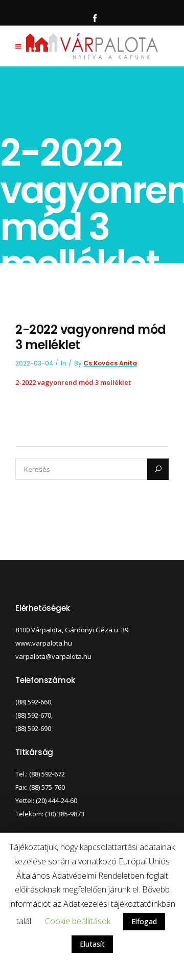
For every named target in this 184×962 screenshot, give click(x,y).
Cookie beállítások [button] (77, 921)
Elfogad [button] (144, 921)
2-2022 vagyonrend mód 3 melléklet (73, 382)
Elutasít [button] (92, 944)
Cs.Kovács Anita (110, 363)
